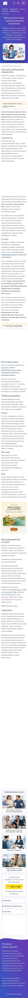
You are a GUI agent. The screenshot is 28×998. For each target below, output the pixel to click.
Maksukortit (13, 9)
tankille (5, 106)
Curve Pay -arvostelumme (14, 325)
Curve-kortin (21, 573)
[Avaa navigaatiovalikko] (23, 3)
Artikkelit (5, 9)
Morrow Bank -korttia (9, 592)
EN (14, 3)
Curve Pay (4, 242)
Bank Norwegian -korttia (18, 590)
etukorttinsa (5, 368)
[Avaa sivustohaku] (18, 3)
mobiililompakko (6, 255)
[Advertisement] (14, 178)
